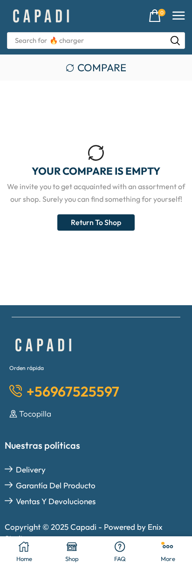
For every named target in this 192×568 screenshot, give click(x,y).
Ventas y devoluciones (56, 501)
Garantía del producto (56, 485)
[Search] (175, 40)
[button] (157, 16)
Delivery (31, 469)
